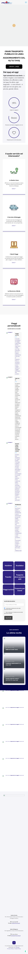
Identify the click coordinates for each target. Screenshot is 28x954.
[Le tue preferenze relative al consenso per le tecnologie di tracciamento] (25, 951)
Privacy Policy (10, 948)
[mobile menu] (26, 2)
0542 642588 (15, 921)
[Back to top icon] (14, 942)
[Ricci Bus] (6, 2)
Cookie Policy (17, 948)
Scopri (13, 188)
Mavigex (18, 947)
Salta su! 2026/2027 (12, 649)
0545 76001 (15, 934)
